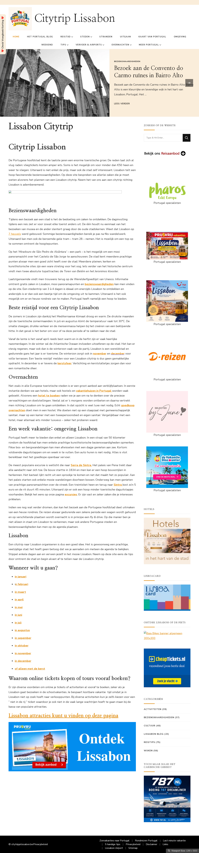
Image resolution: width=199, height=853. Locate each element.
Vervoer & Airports (89, 44)
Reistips (149, 742)
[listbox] (99, 83)
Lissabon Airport (114, 848)
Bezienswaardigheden (127, 61)
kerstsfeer (65, 363)
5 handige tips (112, 844)
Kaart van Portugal (152, 36)
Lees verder (122, 103)
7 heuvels (15, 234)
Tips (63, 44)
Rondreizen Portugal (146, 840)
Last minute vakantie (174, 840)
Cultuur (149, 725)
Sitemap (133, 848)
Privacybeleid (40, 844)
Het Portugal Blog (40, 36)
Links (165, 844)
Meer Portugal (149, 44)
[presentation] (10, 83)
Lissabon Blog (154, 734)
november (99, 353)
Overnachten (120, 44)
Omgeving (180, 36)
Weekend (47, 44)
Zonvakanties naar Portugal (115, 840)
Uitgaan (125, 36)
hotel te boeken (49, 395)
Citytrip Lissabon (74, 18)
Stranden (105, 36)
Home (16, 36)
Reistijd (65, 36)
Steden (85, 36)
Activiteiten (152, 709)
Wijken (148, 750)
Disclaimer (151, 844)
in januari (20, 576)
